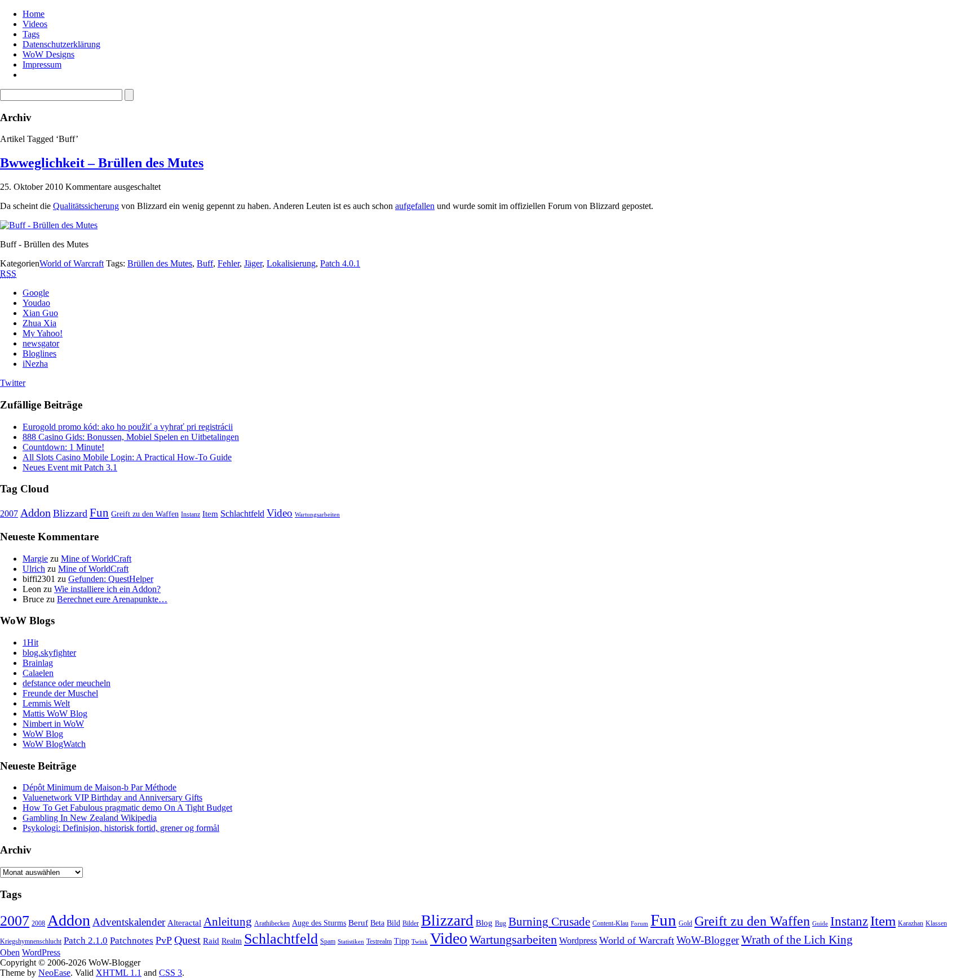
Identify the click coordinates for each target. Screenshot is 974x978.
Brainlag (38, 663)
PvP (164, 940)
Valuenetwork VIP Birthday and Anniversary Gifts (112, 797)
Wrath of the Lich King (797, 939)
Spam (327, 941)
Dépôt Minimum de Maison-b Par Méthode (99, 787)
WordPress (41, 952)
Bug (500, 923)
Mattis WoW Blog (55, 713)
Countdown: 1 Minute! (63, 447)
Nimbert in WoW (53, 723)
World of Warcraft (71, 263)
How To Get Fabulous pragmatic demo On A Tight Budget (127, 807)
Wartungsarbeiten (317, 515)
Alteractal (184, 922)
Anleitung (227, 921)
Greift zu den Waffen (145, 514)
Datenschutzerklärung (61, 44)
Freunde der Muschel (60, 693)
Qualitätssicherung (86, 206)
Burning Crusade (549, 921)
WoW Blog (43, 734)
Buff (205, 263)
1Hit (30, 642)
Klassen (936, 923)
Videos (35, 24)
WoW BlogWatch (54, 744)
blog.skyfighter (49, 652)
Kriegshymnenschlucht (30, 941)
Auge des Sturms (319, 923)
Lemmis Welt (46, 703)
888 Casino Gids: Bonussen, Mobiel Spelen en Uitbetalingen (131, 437)
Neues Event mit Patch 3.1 (70, 467)
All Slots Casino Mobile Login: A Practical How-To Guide (127, 457)
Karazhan (910, 923)
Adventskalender (128, 922)
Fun (99, 512)
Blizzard (70, 513)
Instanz (190, 514)
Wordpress (578, 940)
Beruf (358, 922)
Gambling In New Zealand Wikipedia (90, 818)
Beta (377, 923)
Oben (10, 952)
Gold (685, 923)
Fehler (229, 263)
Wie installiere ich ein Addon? (107, 589)
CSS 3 (170, 972)
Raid (211, 940)
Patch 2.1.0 (86, 940)
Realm (232, 941)
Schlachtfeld (242, 513)
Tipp (401, 941)
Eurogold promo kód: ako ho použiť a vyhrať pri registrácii (128, 427)
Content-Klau (610, 923)
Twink (419, 942)
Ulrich (34, 569)
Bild (393, 923)
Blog (484, 922)
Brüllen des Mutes (159, 263)
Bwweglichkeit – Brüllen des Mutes (101, 162)
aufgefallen (415, 206)
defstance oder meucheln (66, 683)
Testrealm (379, 941)
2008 (38, 923)
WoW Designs (48, 54)
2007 (9, 513)
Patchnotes (131, 940)
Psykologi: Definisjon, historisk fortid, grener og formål (121, 828)
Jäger (253, 263)
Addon (35, 512)
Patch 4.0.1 (340, 263)
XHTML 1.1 (118, 972)
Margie (35, 558)
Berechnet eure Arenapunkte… (112, 599)
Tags (31, 34)
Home (34, 14)
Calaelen (38, 673)
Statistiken (351, 942)
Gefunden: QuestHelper (110, 579)
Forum (639, 924)
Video (280, 513)
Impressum (42, 64)
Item (210, 513)
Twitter (12, 383)
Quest (187, 939)
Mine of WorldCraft (96, 558)
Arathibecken (272, 923)
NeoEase (54, 972)
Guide (820, 924)
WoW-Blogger (707, 940)
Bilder (410, 923)
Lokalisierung (291, 263)
